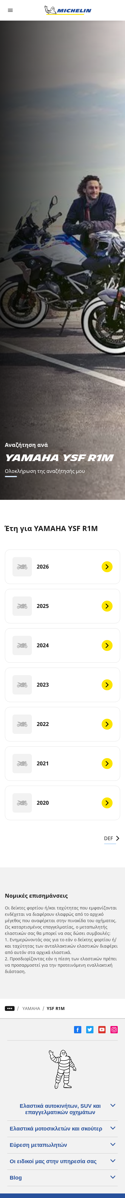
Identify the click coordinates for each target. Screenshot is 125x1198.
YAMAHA (31, 1008)
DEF (108, 838)
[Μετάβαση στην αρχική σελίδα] (68, 10)
